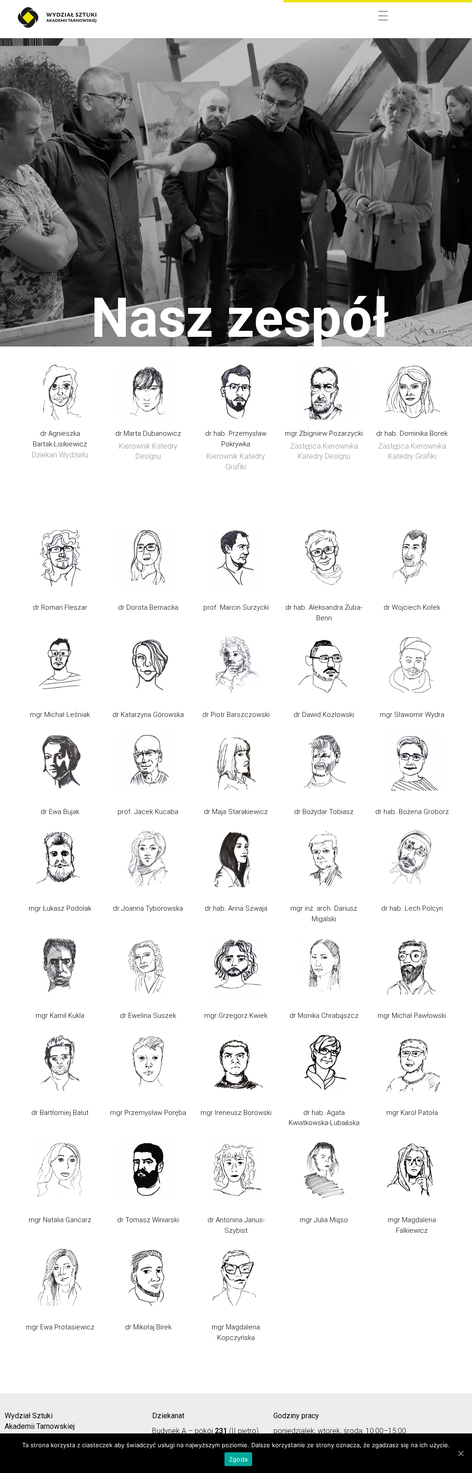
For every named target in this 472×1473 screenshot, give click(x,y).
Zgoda (238, 1459)
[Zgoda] (460, 1453)
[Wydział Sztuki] (56, 17)
